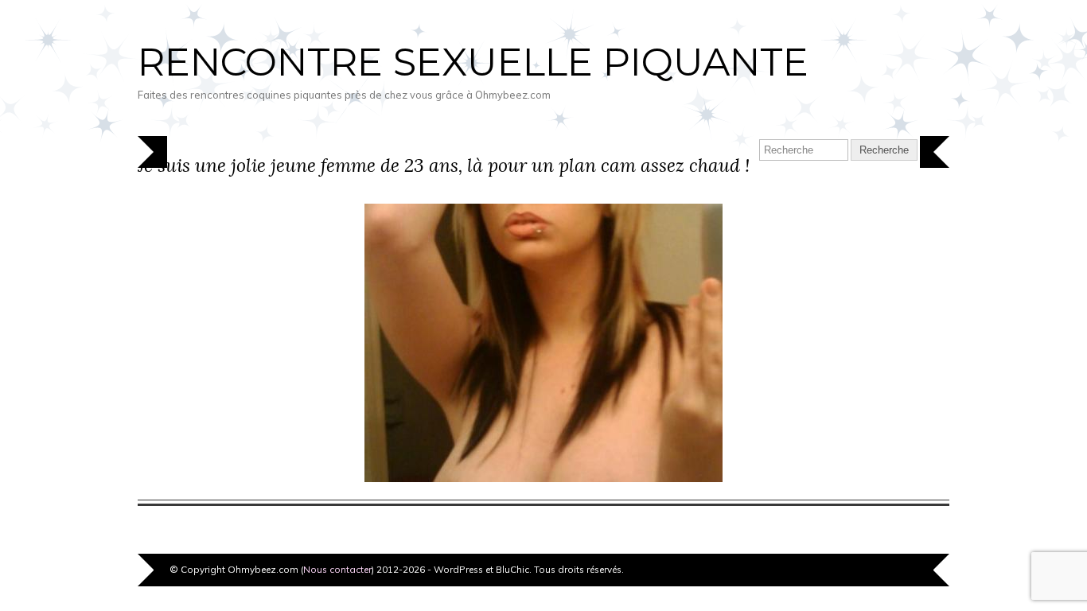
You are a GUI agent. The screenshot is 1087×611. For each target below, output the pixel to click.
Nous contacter (337, 569)
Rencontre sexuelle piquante (473, 62)
